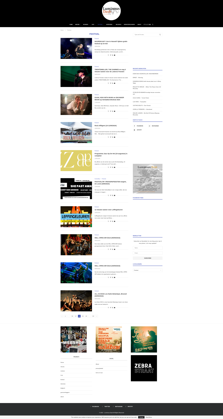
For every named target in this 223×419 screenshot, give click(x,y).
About (139, 24)
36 (72, 316)
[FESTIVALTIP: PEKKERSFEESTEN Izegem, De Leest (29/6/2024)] (76, 188)
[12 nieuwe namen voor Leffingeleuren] (76, 216)
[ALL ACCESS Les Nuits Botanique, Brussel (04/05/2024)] (76, 300)
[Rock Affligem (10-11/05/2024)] (76, 132)
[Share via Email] (114, 55)
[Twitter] (146, 24)
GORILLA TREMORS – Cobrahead (142, 109)
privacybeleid (99, 368)
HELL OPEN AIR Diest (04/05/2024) (107, 266)
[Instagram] (148, 24)
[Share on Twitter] (112, 55)
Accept (141, 417)
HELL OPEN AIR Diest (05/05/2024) (107, 238)
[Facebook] (144, 24)
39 (82, 316)
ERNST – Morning (138, 77)
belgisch (63, 388)
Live (93, 24)
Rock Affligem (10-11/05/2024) (106, 125)
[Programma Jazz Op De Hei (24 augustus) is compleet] (76, 160)
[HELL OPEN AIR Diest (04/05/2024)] (76, 272)
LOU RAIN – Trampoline (139, 101)
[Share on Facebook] (110, 55)
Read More (149, 417)
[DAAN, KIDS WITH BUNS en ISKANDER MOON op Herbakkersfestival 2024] (76, 104)
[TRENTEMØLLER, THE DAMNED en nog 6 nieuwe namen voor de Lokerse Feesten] (76, 76)
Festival (100, 24)
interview (63, 384)
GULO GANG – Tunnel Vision (141, 98)
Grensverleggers (129, 24)
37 (75, 316)
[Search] (152, 24)
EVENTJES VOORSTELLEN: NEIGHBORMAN (145, 73)
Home (71, 24)
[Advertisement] (147, 52)
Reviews (85, 24)
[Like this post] (108, 55)
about (62, 396)
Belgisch (118, 24)
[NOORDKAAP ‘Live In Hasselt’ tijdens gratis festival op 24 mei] (76, 48)
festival (62, 379)
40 (86, 316)
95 (93, 316)
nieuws (77, 24)
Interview (109, 24)
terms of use (99, 372)
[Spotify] (149, 24)
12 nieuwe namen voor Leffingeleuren (109, 210)
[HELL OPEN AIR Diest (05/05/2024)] (76, 244)
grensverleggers (65, 392)
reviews (63, 371)
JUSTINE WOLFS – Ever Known (142, 105)
